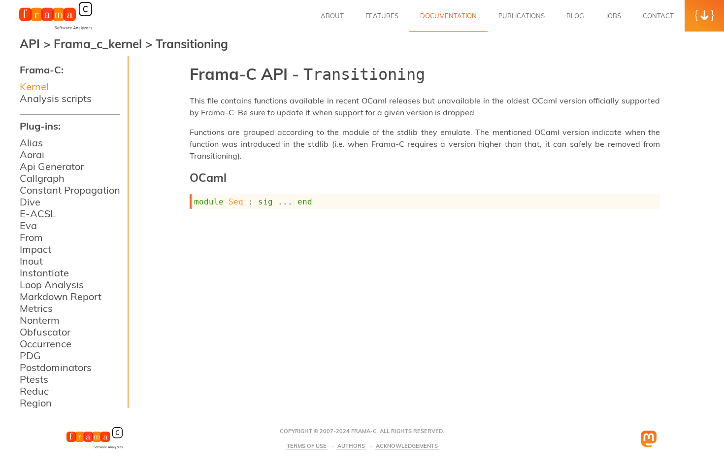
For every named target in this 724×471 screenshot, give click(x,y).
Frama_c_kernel (99, 43)
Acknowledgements (407, 446)
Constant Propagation (70, 190)
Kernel (34, 86)
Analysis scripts (56, 98)
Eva (28, 225)
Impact (35, 249)
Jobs (613, 16)
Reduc (34, 391)
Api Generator (52, 166)
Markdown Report (60, 296)
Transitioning (192, 43)
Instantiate (44, 273)
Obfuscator (45, 332)
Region (36, 403)
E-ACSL (38, 213)
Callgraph (42, 178)
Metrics (36, 308)
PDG (30, 355)
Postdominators (56, 367)
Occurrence (45, 343)
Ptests (34, 379)
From (31, 237)
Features (381, 16)
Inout (31, 261)
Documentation (448, 16)
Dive (30, 202)
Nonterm (40, 320)
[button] (704, 16)
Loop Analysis (52, 284)
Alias (31, 142)
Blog (575, 16)
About (332, 16)
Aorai (32, 154)
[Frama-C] (55, 29)
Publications (521, 16)
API (30, 43)
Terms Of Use (307, 446)
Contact (658, 16)
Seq (236, 201)
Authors (351, 446)
